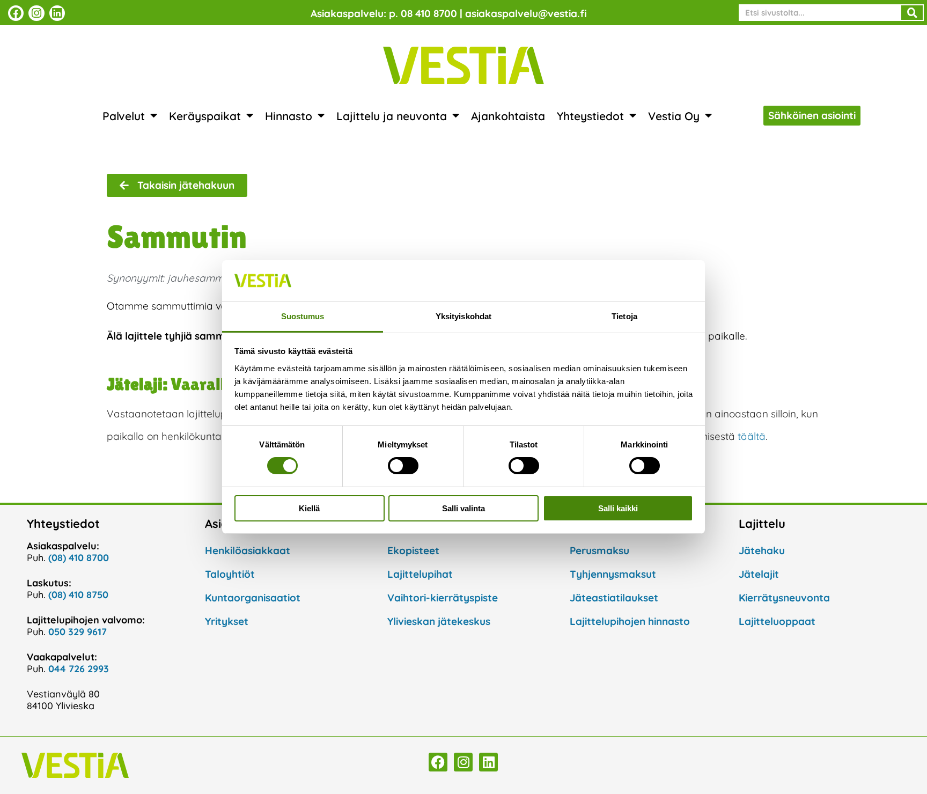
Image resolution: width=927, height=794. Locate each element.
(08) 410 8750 (78, 595)
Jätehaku (762, 550)
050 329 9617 (77, 632)
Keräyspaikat (205, 116)
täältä (752, 436)
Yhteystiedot (590, 116)
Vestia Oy (674, 116)
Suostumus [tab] (303, 316)
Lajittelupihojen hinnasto (630, 621)
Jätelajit (759, 574)
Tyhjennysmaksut (613, 574)
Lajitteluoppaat (777, 621)
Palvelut (123, 116)
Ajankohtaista (508, 116)
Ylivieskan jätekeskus (438, 621)
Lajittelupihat (420, 574)
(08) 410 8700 (78, 558)
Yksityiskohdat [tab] (463, 316)
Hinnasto (288, 116)
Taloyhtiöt (230, 574)
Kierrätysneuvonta (784, 597)
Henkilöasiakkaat (247, 550)
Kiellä (309, 508)
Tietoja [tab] (624, 316)
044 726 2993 (78, 669)
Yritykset (226, 621)
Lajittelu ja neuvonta (391, 116)
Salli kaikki (618, 508)
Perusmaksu (599, 550)
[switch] (403, 465)
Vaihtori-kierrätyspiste (442, 597)
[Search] (912, 12)
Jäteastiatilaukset (614, 597)
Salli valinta (463, 508)
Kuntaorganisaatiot (252, 597)
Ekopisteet (413, 550)
